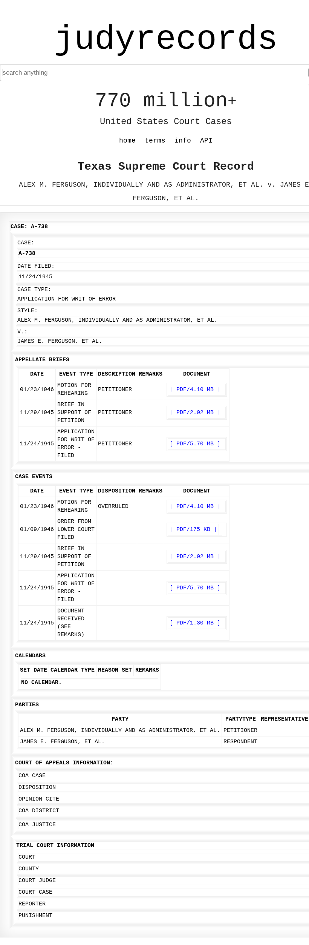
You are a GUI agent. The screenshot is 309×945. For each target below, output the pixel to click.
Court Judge (37, 881)
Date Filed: (36, 266)
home (127, 140)
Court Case (35, 892)
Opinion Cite (38, 799)
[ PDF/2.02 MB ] (195, 413)
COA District (38, 811)
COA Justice (37, 825)
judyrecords (166, 40)
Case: (25, 243)
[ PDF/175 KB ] (193, 529)
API (206, 140)
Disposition (37, 787)
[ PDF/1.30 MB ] (195, 623)
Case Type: (34, 290)
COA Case (32, 776)
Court (26, 857)
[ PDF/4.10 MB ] (195, 390)
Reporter (32, 904)
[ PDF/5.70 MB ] (195, 444)
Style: (27, 311)
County (28, 869)
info (182, 140)
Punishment (35, 916)
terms (155, 140)
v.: (22, 332)
